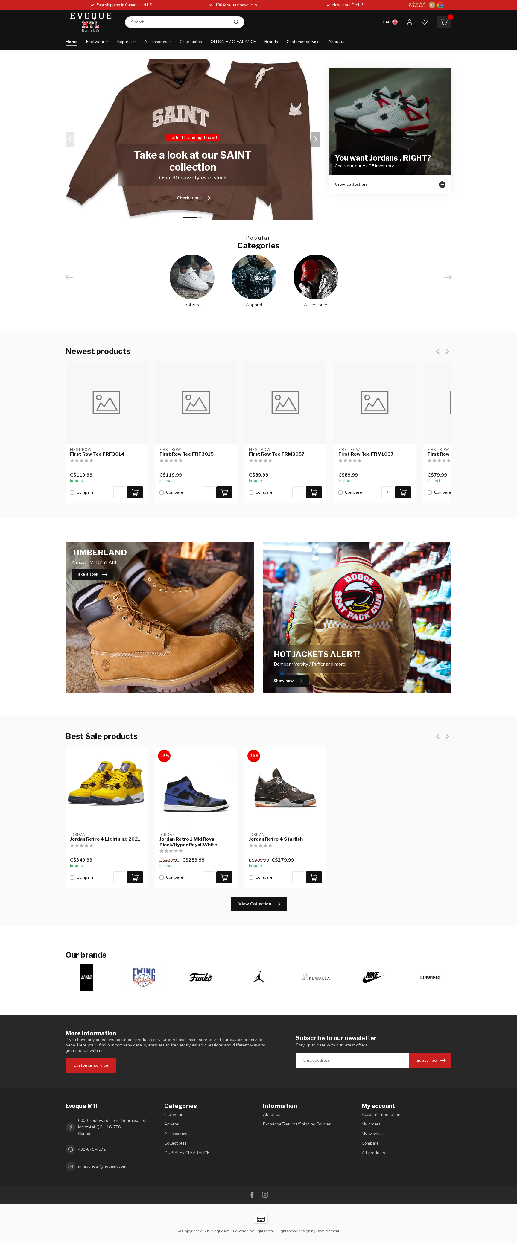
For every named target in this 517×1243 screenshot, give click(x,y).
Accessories (155, 42)
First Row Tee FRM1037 (366, 454)
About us (337, 42)
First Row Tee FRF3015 (186, 454)
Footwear (95, 42)
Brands (271, 42)
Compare (85, 492)
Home (71, 42)
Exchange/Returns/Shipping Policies (297, 1124)
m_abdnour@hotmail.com (102, 1166)
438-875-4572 (92, 1149)
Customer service (303, 42)
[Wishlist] (425, 22)
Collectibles (191, 42)
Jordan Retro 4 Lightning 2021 (105, 839)
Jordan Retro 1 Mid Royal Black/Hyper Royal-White (188, 841)
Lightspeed (264, 1230)
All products (373, 1153)
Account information (381, 1114)
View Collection (254, 904)
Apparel (124, 42)
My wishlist (372, 1133)
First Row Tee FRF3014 (97, 454)
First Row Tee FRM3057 (277, 454)
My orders (371, 1124)
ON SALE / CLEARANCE (233, 42)
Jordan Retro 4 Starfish (276, 839)
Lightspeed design (294, 1230)
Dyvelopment (327, 1230)
